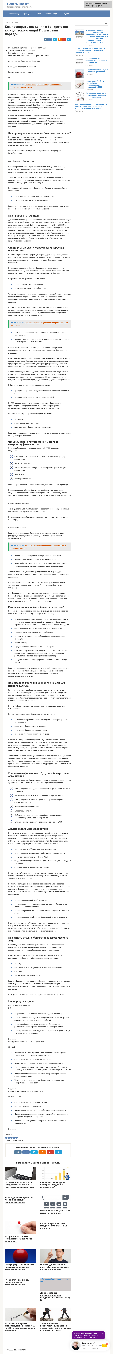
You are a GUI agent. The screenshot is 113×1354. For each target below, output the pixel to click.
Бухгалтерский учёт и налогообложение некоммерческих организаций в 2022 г (95, 84)
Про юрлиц (14, 14)
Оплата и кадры (51, 14)
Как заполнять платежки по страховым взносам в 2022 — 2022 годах (96, 95)
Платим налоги (18, 4)
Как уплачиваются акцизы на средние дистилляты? (97, 71)
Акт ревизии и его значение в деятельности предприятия (96, 60)
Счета (38, 14)
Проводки (27, 14)
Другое (66, 14)
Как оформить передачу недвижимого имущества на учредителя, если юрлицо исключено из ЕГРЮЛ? (91, 106)
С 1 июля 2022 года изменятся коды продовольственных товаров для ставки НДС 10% (90, 50)
